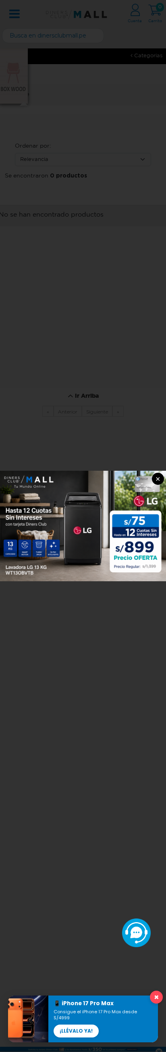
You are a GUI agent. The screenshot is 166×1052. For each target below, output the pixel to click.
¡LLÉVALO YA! (76, 1030)
